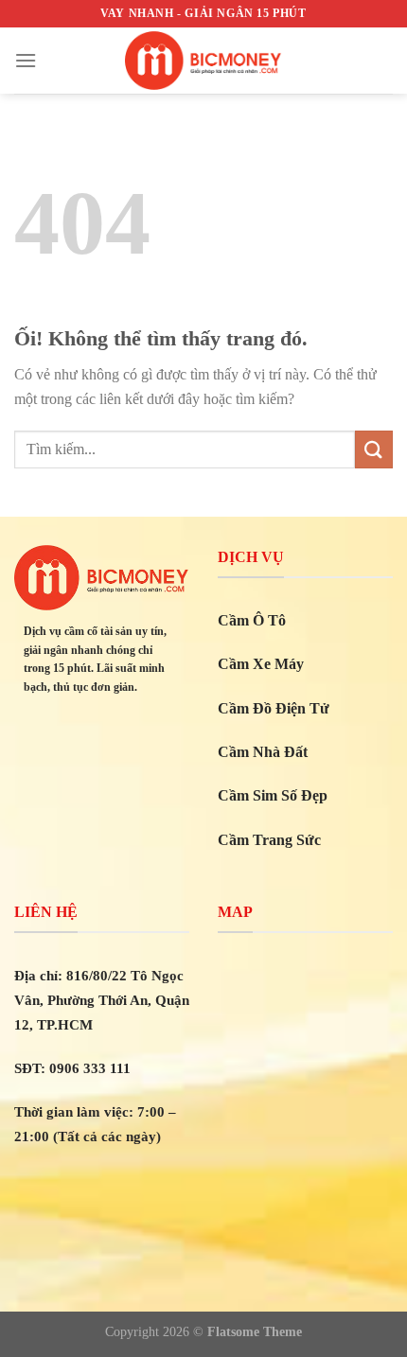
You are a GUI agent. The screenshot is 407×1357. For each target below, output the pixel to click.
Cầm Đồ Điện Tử (273, 708)
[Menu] (25, 60)
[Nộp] (374, 449)
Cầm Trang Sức (269, 840)
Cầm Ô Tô (252, 620)
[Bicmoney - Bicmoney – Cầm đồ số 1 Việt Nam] (203, 60)
